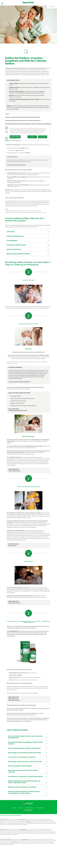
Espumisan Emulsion (14, 700)
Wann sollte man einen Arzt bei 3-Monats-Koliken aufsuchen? (23, 771)
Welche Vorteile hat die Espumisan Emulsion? (22, 787)
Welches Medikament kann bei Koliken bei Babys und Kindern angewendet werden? (24, 782)
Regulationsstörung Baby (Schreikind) (18, 254)
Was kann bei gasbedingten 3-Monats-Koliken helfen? (24, 748)
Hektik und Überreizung (14, 249)
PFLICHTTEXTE (52, 7)
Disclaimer (14, 807)
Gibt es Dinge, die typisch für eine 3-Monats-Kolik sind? (25, 762)
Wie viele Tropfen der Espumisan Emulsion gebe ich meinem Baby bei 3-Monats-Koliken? (24, 792)
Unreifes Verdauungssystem (15, 236)
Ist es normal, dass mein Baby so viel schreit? (22, 757)
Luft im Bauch (11, 232)
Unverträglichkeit (12, 241)
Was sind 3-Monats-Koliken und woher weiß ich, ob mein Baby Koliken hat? (25, 737)
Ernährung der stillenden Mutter (16, 245)
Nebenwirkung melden (39, 807)
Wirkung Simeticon (13, 699)
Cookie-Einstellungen (43, 136)
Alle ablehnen (32, 136)
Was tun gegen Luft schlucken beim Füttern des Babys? (24, 753)
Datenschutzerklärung (29, 807)
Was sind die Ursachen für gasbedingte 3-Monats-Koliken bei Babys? (25, 743)
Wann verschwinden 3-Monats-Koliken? (20, 766)
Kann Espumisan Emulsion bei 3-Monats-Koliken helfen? (25, 776)
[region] (28, 132)
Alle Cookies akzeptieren (15, 136)
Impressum (20, 807)
